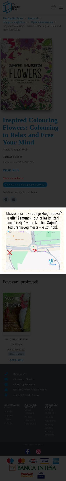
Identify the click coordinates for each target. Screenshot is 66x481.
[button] (61, 212)
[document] (33, 240)
